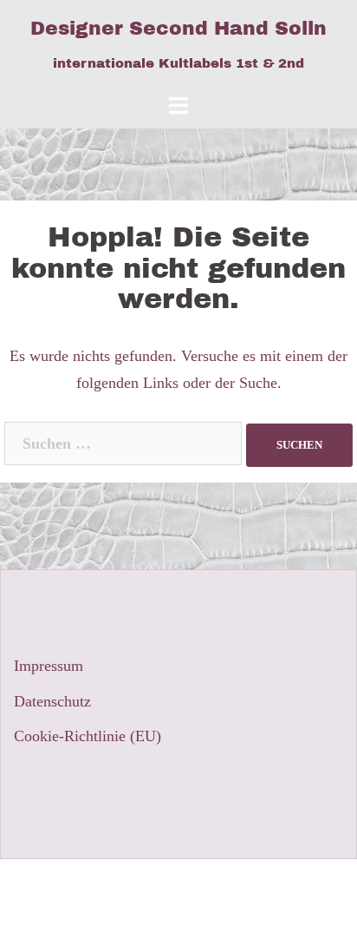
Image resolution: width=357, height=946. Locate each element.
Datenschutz (52, 701)
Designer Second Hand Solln (178, 28)
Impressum (48, 665)
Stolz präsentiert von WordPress (114, 887)
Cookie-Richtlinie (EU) (87, 736)
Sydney (302, 887)
